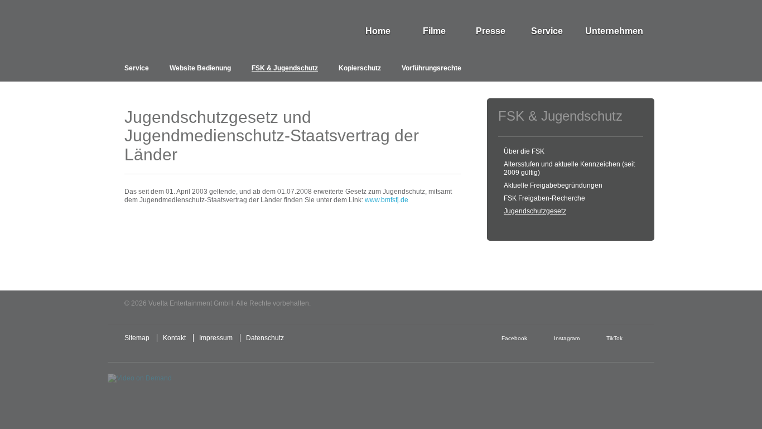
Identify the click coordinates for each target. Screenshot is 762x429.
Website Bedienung (200, 68)
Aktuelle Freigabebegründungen (553, 185)
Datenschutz (265, 338)
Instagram (567, 338)
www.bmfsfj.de (386, 200)
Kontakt (174, 338)
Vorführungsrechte (431, 68)
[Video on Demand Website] (160, 388)
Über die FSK (524, 151)
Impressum (216, 338)
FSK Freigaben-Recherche (544, 198)
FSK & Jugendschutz (285, 68)
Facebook (514, 338)
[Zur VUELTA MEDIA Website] (570, 304)
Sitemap (136, 338)
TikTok (614, 338)
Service (136, 68)
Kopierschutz (360, 68)
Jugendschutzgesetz (535, 211)
